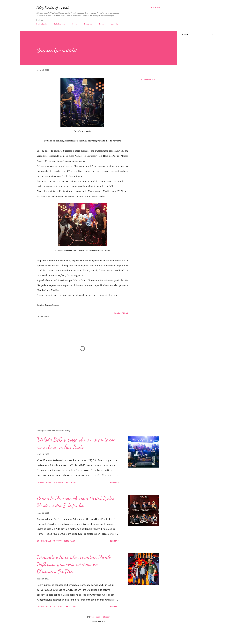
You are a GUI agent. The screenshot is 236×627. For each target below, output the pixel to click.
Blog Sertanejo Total (52, 7)
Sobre (74, 24)
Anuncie (114, 24)
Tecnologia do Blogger (100, 617)
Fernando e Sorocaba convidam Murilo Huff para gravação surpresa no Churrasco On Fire (74, 564)
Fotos (101, 24)
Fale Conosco (59, 24)
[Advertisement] (78, 398)
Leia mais (114, 482)
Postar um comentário (64, 482)
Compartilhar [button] (148, 79)
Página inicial (41, 24)
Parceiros (88, 24)
